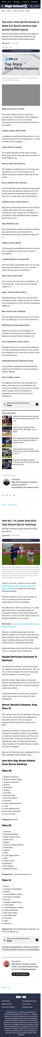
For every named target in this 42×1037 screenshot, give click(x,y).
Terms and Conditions (8, 1007)
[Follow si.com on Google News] (37, 404)
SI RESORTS (34, 2)
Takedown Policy (7, 1004)
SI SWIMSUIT (16, 2)
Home (4, 505)
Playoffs (21, 11)
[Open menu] (3, 6)
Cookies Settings (27, 1007)
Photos (27, 11)
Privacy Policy (26, 1004)
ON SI (9, 2)
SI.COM (4, 2)
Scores (9, 11)
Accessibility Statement (29, 1001)
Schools (14, 11)
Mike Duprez (6, 43)
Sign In (36, 6)
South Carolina (12, 505)
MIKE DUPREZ (16, 479)
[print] (14, 495)
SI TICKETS (25, 2)
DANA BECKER (16, 961)
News (3, 11)
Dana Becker (6, 535)
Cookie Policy (6, 1001)
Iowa (9, 987)
